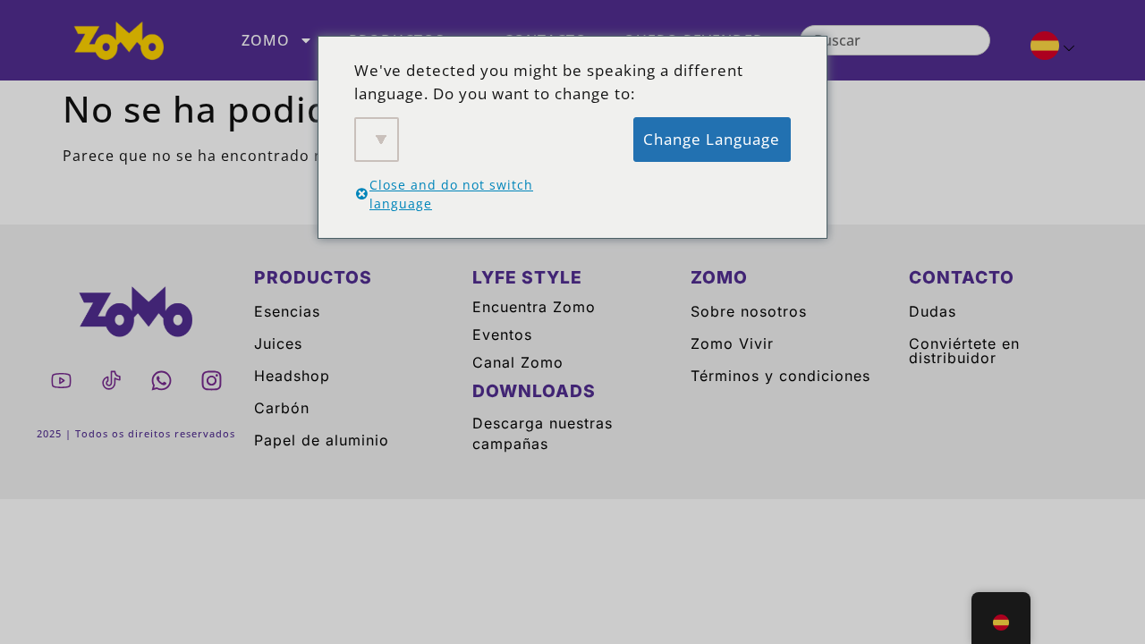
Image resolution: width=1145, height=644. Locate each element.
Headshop (292, 376)
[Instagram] (211, 381)
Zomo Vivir (732, 343)
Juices (278, 343)
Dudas (932, 311)
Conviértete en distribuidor (964, 351)
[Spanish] (1045, 48)
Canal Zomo (518, 362)
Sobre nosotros (749, 311)
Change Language (711, 139)
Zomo (266, 40)
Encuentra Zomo (534, 307)
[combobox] (895, 40)
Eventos (502, 334)
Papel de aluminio (321, 440)
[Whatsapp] (161, 381)
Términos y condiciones (780, 376)
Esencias (287, 311)
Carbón (282, 408)
